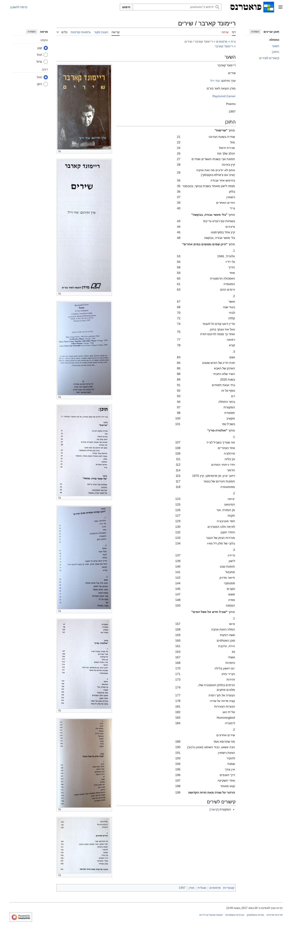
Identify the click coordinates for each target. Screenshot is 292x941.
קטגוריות (228, 887)
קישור (214, 809)
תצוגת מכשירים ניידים (211, 914)
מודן (191, 887)
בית (233, 41)
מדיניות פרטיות (275, 914)
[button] (280, 7)
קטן (39, 47)
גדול (39, 61)
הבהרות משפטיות (234, 914)
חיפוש (126, 7)
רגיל (39, 54)
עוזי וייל (215, 80)
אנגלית (202, 887)
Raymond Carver (224, 96)
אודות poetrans (255, 914)
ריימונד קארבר (224, 46)
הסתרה (255, 31)
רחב (39, 84)
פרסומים (221, 41)
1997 (182, 887)
